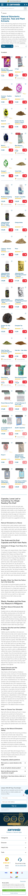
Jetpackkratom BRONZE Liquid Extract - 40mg (5, 275)
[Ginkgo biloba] (21, 215)
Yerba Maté (18, 171)
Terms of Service (4, 809)
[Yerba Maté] (21, 164)
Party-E (3, 455)
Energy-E (3, 171)
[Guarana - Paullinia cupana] (7, 89)
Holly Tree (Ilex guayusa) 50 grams (6, 351)
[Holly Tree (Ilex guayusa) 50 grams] (7, 343)
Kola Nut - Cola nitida (21, 350)
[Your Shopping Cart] (26, 4)
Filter (3, 46)
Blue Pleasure (18, 145)
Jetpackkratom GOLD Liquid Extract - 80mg (6, 301)
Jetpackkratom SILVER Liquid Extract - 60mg (5, 224)
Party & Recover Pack (7, 403)
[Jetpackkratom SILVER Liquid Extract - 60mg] (7, 215)
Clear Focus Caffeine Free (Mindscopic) (21, 481)
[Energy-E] (7, 164)
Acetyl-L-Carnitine (20, 196)
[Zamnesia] (13, 4)
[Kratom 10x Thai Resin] (7, 318)
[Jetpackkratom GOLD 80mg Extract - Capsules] (21, 266)
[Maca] (21, 241)
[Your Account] (24, 4)
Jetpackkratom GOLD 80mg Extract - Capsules (20, 275)
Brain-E (3, 145)
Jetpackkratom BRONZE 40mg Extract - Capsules (20, 456)
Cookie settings (14, 893)
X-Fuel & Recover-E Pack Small (6, 428)
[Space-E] (7, 113)
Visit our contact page (20, 865)
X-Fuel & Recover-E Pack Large (20, 403)
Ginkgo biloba (19, 222)
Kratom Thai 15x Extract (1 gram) (19, 121)
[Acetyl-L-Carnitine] (21, 190)
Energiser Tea (18, 325)
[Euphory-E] (21, 89)
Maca (16, 248)
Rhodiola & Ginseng (6, 196)
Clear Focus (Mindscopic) (4, 481)
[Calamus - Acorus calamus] (7, 241)
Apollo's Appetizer (20, 427)
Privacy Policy (21, 808)
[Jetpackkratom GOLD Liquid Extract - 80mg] (7, 292)
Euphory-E (18, 96)
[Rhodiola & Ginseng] (7, 190)
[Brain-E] (7, 138)
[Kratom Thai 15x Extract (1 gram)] (21, 113)
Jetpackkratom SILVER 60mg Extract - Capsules (21, 301)
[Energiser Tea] (21, 318)
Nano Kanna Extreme (21, 377)
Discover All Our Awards (14, 824)
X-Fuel (17, 69)
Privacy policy (23, 881)
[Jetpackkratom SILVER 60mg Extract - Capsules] (21, 292)
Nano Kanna (4, 377)
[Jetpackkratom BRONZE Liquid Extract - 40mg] (7, 266)
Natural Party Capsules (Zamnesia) (7, 69)
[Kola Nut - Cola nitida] (21, 343)
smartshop (22, 43)
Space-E (3, 120)
